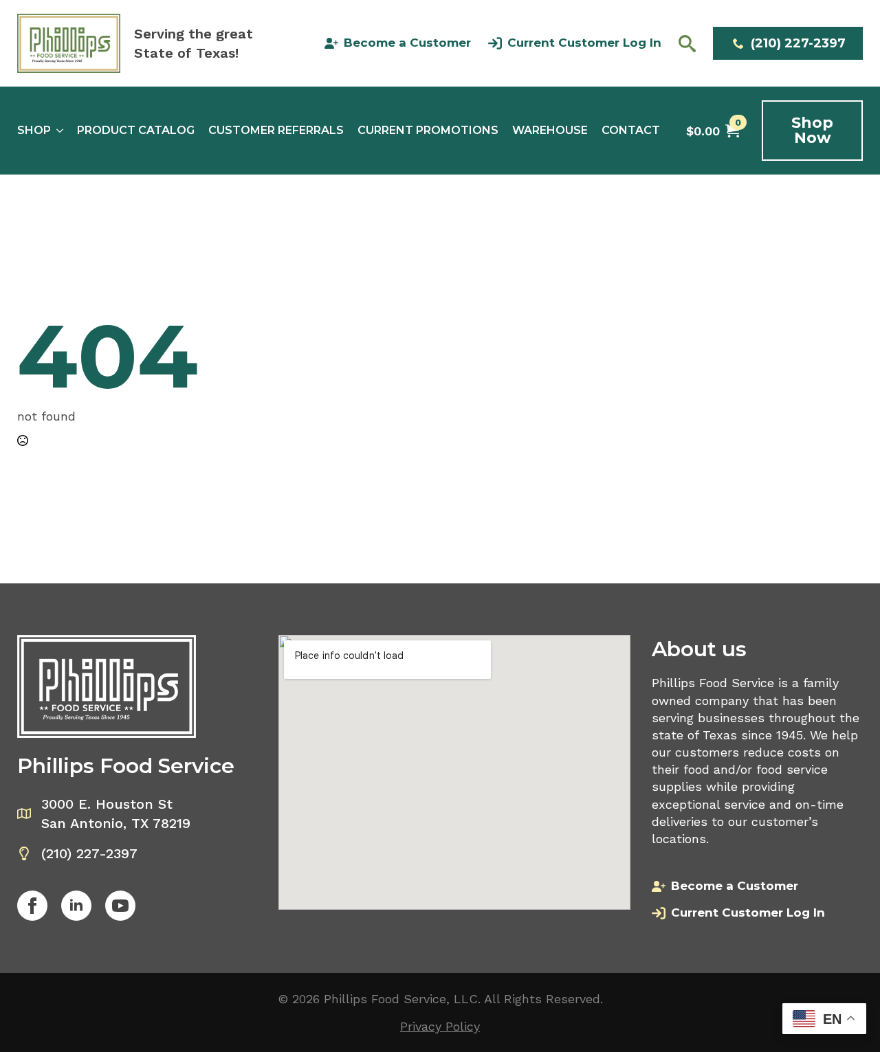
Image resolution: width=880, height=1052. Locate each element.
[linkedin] (76, 906)
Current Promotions (428, 130)
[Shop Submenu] (57, 130)
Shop (34, 130)
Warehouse (550, 130)
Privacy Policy (440, 1026)
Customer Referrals (276, 130)
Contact (631, 130)
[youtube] (120, 906)
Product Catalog (136, 130)
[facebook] (32, 906)
